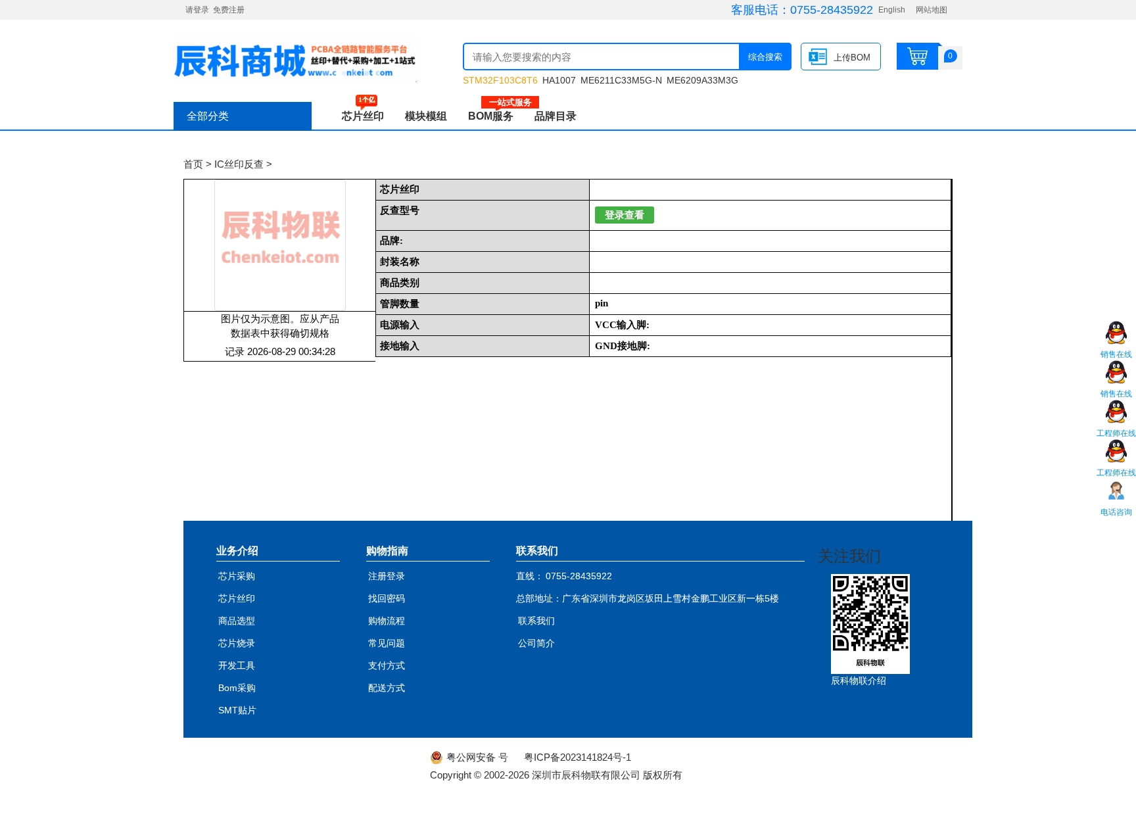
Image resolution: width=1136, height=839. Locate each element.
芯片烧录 (236, 643)
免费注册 (229, 9)
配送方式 (386, 688)
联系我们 (536, 620)
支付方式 (386, 665)
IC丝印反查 (239, 164)
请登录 (197, 9)
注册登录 (386, 576)
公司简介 (536, 643)
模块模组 (426, 116)
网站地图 (931, 9)
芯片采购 (236, 576)
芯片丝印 (363, 116)
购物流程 (386, 620)
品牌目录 (555, 116)
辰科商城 (295, 59)
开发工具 (236, 665)
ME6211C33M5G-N (621, 80)
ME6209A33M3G (702, 80)
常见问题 (386, 643)
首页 (193, 164)
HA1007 (559, 80)
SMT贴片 (237, 710)
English (891, 9)
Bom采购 (237, 688)
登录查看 (624, 215)
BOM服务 (496, 116)
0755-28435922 (831, 9)
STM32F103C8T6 (500, 80)
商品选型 (236, 620)
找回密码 (386, 598)
